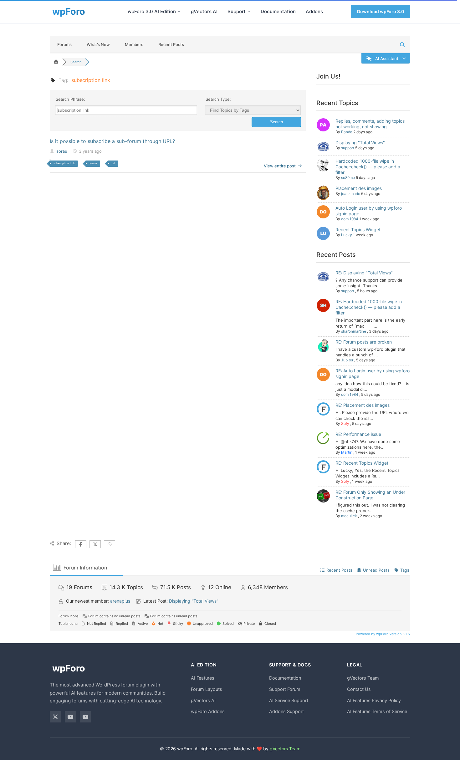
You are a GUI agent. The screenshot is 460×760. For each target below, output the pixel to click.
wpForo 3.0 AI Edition (152, 11)
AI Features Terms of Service (377, 711)
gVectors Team (363, 678)
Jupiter (347, 360)
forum (93, 163)
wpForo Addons (208, 711)
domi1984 (349, 219)
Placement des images (358, 188)
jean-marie (350, 193)
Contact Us (359, 689)
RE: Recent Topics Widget (361, 463)
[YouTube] (70, 716)
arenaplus (120, 601)
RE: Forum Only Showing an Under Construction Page (370, 494)
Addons (314, 11)
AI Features (202, 678)
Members (134, 44)
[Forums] (56, 62)
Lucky (346, 234)
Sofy (345, 423)
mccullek (349, 515)
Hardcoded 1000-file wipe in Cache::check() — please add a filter (367, 166)
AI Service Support (288, 700)
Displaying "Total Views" (360, 142)
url (113, 163)
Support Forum (284, 689)
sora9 (61, 151)
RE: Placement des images (362, 405)
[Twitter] (55, 716)
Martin (346, 452)
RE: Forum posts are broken (363, 341)
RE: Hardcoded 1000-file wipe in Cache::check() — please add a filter (368, 307)
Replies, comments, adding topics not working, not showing (370, 123)
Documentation (278, 11)
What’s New (98, 44)
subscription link (64, 163)
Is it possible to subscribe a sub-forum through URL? (112, 141)
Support (236, 11)
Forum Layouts (206, 689)
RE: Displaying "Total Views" (364, 272)
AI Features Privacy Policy (374, 700)
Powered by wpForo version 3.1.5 (382, 634)
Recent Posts (171, 44)
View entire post (280, 165)
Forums (64, 44)
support (347, 147)
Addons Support (286, 711)
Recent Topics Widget (358, 229)
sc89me (348, 177)
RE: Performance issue (358, 434)
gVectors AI (204, 11)
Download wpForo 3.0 (380, 11)
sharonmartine (353, 331)
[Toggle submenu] (179, 11)
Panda (346, 132)
